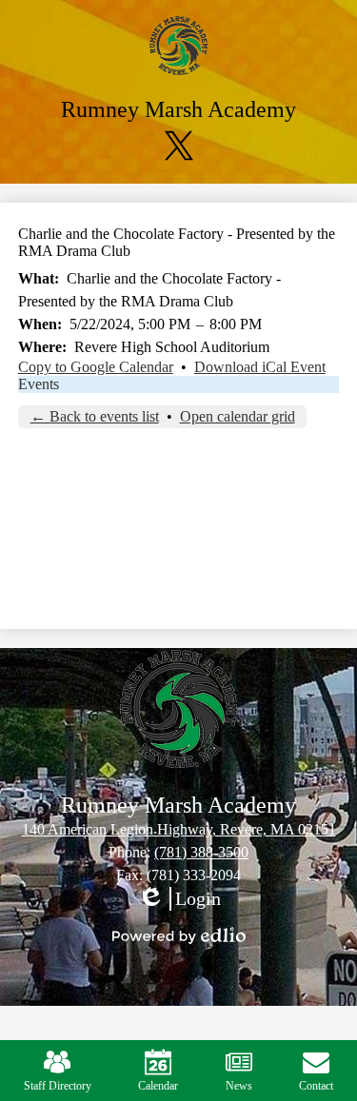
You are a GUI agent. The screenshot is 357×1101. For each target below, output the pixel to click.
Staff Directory (57, 1085)
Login (179, 899)
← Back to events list (94, 416)
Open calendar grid (237, 416)
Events (38, 384)
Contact (316, 1085)
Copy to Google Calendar (95, 367)
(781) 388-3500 (201, 852)
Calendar (158, 1085)
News (239, 1085)
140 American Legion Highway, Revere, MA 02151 (179, 829)
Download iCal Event (260, 367)
